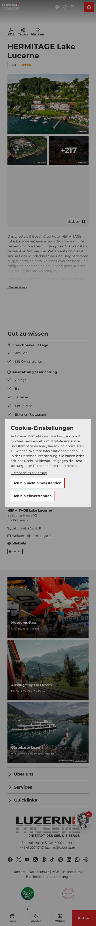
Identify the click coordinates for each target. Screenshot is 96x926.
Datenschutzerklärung (29, 473)
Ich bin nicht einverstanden (38, 483)
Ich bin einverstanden (33, 496)
